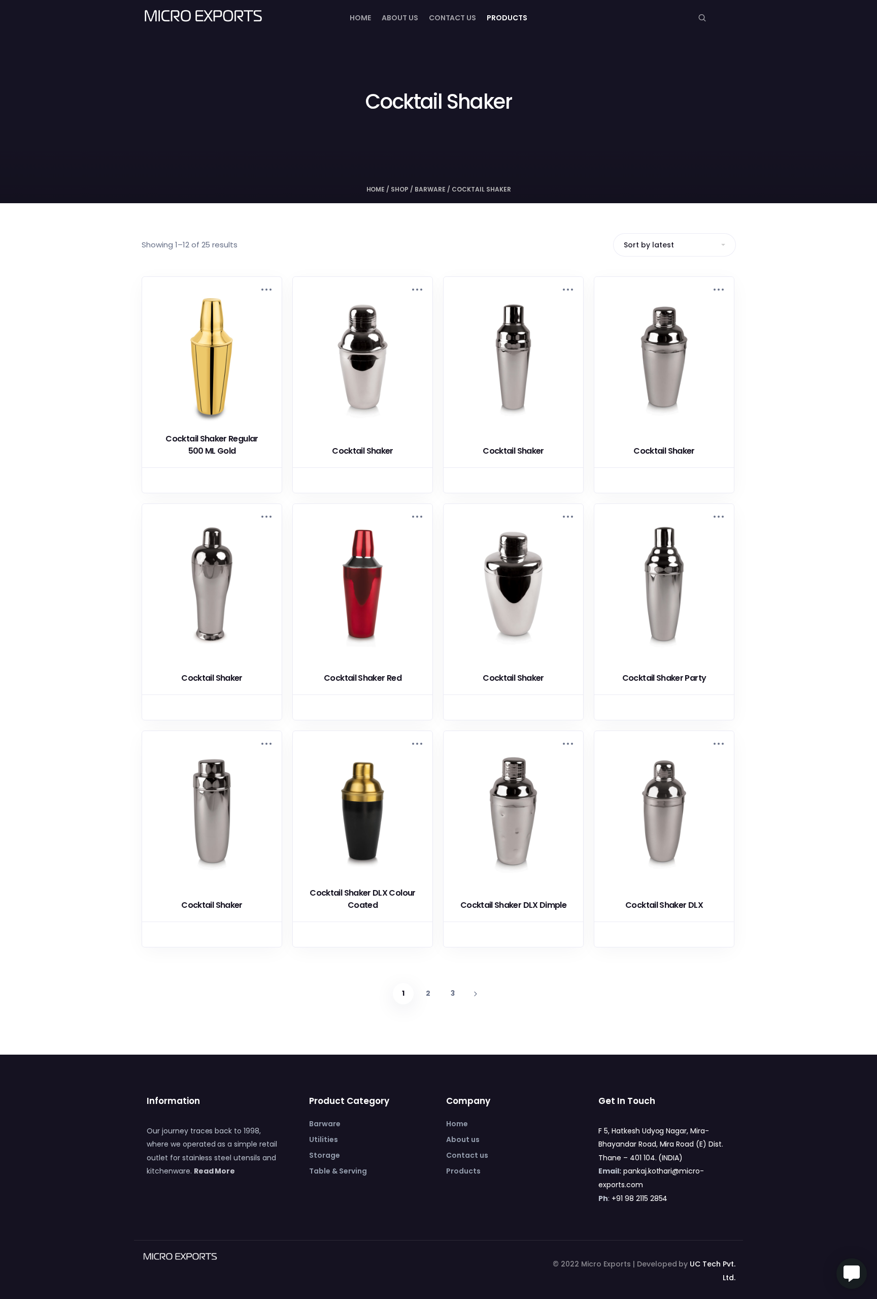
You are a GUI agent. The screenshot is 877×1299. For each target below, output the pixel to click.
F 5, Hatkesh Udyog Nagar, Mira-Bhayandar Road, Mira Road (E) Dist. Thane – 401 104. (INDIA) (660, 1144)
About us (400, 18)
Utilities (323, 1139)
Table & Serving (338, 1171)
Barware (430, 189)
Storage (324, 1155)
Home (360, 18)
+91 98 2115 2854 (640, 1198)
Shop (400, 189)
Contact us (453, 18)
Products (507, 18)
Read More (214, 1171)
